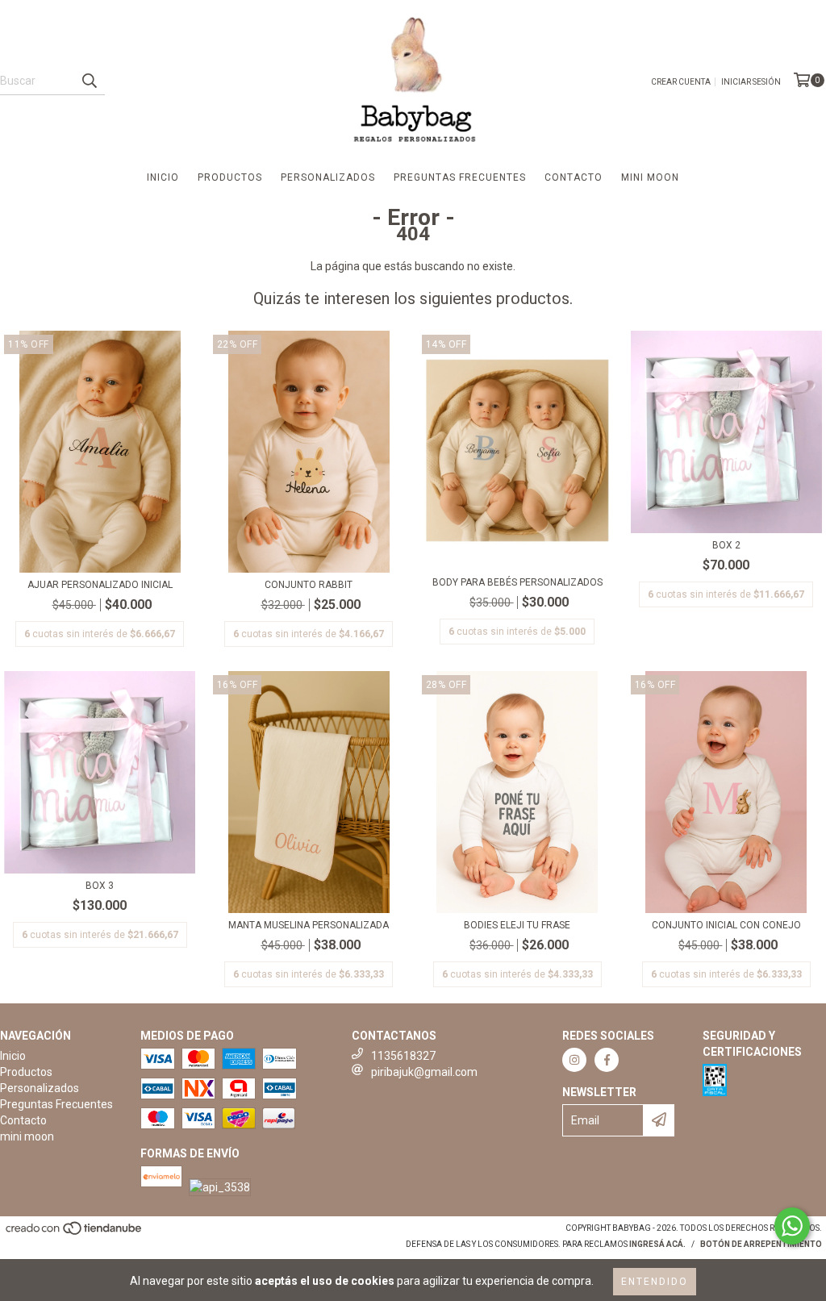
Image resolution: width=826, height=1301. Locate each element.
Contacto (573, 177)
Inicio (163, 177)
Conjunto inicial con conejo (726, 925)
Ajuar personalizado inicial (100, 584)
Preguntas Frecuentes (460, 177)
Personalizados (328, 177)
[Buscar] (89, 80)
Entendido (654, 1281)
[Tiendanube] (74, 1232)
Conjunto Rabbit (309, 584)
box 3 (100, 885)
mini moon (650, 177)
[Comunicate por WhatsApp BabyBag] (792, 1226)
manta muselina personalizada (308, 925)
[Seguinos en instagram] (574, 1060)
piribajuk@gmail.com (424, 1071)
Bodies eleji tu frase (517, 925)
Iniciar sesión (751, 81)
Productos (230, 177)
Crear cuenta (681, 81)
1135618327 (403, 1055)
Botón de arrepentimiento (761, 1244)
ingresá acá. (657, 1244)
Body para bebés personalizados (517, 582)
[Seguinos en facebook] (606, 1060)
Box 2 (726, 545)
